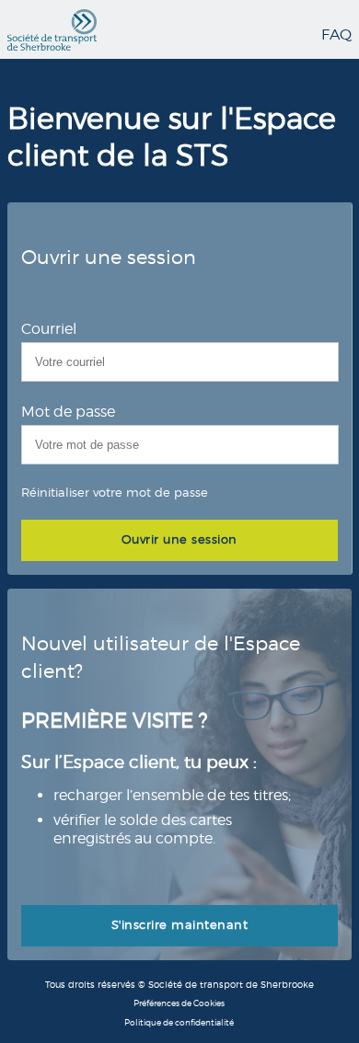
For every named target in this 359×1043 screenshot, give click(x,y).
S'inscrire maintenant (180, 924)
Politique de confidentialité (179, 1022)
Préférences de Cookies (179, 1003)
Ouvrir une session (179, 539)
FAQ (336, 34)
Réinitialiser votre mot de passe (114, 492)
